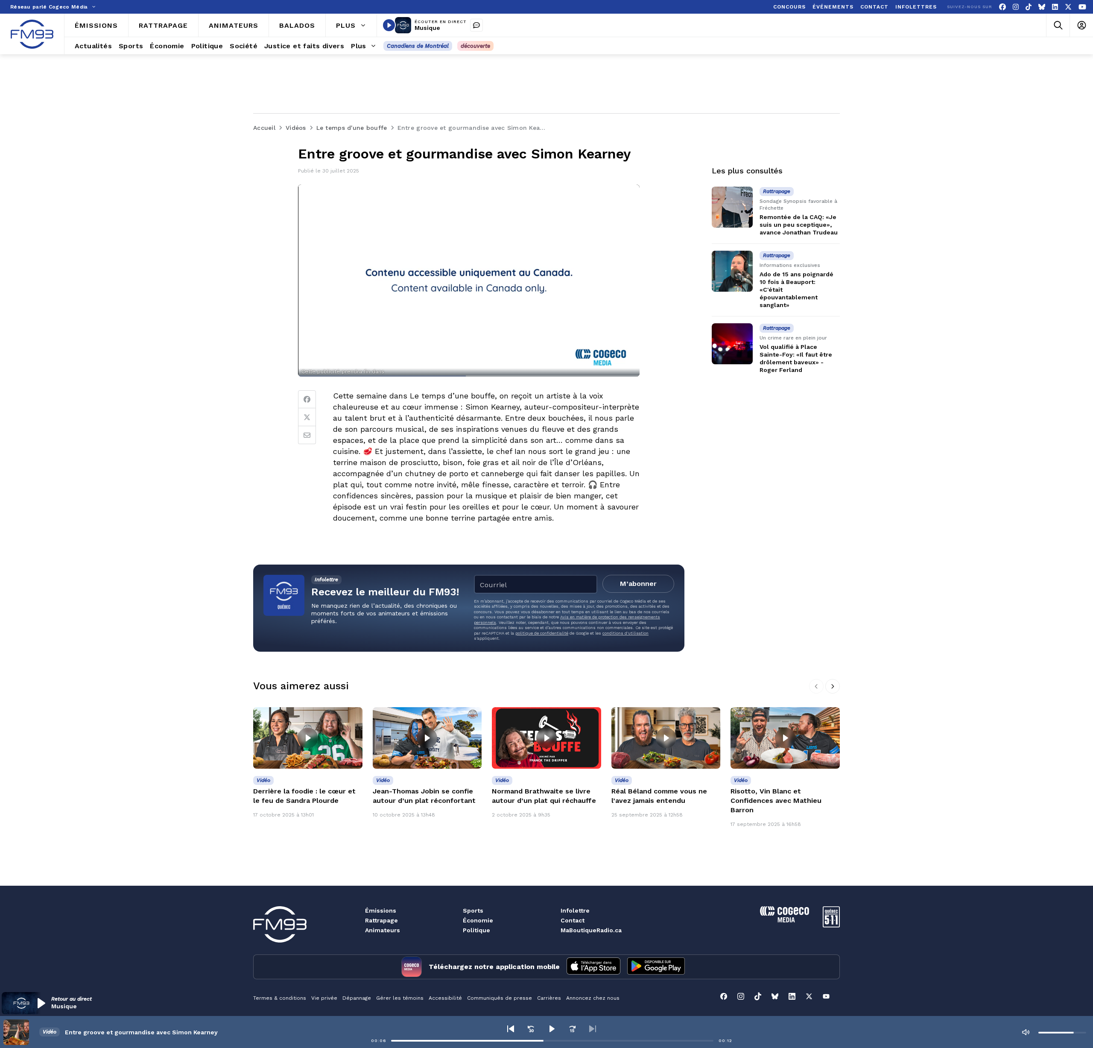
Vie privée (324, 998)
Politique (476, 930)
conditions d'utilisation (625, 633)
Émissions (380, 910)
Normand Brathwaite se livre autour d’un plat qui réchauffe (544, 796)
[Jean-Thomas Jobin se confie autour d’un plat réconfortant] (427, 738)
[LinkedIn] (1055, 7)
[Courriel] (307, 435)
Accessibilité (445, 998)
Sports (473, 910)
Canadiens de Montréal (418, 46)
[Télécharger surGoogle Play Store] (656, 966)
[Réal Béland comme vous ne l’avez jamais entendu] (666, 738)
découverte (475, 46)
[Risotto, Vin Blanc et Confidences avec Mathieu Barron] (785, 738)
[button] (71, 1003)
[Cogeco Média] (784, 920)
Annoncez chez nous (593, 998)
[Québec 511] (831, 925)
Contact (572, 920)
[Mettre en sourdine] (1026, 1032)
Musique (427, 27)
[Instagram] (1016, 7)
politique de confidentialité (541, 633)
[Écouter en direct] (389, 25)
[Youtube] (1082, 7)
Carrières (549, 998)
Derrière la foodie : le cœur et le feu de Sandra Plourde (304, 796)
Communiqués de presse (499, 998)
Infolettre (575, 910)
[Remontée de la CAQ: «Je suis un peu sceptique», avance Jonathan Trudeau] (732, 207)
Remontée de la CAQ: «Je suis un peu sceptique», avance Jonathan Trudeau (799, 225)
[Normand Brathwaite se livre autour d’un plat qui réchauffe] (546, 738)
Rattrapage (381, 920)
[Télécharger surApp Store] (593, 966)
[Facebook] (1002, 7)
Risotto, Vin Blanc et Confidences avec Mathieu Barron (776, 800)
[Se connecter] (1081, 25)
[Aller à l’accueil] (32, 34)
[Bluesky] (1041, 7)
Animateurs (382, 930)
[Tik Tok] (1029, 7)
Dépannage (356, 998)
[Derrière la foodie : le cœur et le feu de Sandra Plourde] (307, 738)
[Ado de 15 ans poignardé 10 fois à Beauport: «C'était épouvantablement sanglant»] (732, 271)
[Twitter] (307, 417)
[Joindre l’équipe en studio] (476, 25)
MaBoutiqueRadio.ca (591, 930)
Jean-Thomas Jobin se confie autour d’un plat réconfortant (424, 796)
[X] (1068, 7)
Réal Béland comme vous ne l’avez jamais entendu (659, 796)
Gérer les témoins (400, 998)
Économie (478, 920)
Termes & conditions (279, 998)
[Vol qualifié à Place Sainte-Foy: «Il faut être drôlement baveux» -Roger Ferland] (732, 343)
